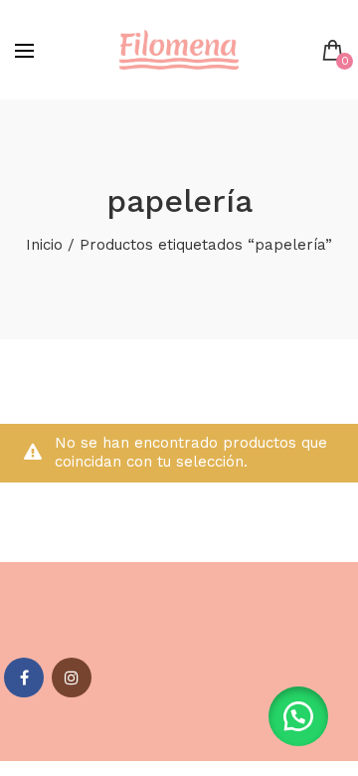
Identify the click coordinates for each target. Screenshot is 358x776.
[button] (298, 716)
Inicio (44, 245)
